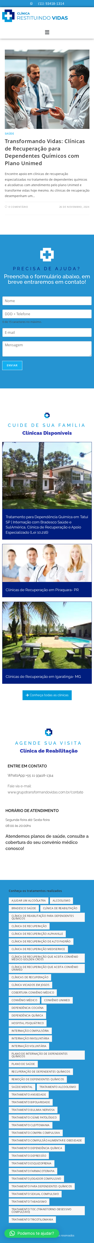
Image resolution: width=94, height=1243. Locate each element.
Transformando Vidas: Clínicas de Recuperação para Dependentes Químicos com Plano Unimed (45, 152)
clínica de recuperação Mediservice (38, 949)
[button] (47, 32)
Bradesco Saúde (24, 908)
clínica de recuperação (29, 926)
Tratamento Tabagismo (29, 1201)
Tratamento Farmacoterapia (33, 1171)
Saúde (9, 133)
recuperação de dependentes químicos (41, 1071)
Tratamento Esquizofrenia (32, 1163)
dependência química (27, 1015)
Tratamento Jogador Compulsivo (36, 1179)
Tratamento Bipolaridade (31, 1102)
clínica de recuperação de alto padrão (41, 941)
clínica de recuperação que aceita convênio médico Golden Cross (45, 958)
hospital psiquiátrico (28, 1023)
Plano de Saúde (23, 1064)
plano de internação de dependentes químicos (40, 1055)
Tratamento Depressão (29, 1156)
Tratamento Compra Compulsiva (36, 1133)
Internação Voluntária (29, 1046)
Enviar (12, 365)
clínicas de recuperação (30, 977)
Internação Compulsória (30, 1031)
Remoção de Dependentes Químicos (38, 1079)
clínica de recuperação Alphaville (37, 934)
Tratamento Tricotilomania (32, 1219)
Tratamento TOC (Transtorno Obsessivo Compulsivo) (41, 1210)
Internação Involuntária (30, 1038)
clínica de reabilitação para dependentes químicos (43, 917)
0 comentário (18, 206)
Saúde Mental (22, 1087)
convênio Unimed (57, 1000)
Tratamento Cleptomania (31, 1125)
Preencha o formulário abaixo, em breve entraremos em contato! (47, 279)
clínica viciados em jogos (30, 985)
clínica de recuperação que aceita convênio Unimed (45, 968)
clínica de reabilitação (60, 908)
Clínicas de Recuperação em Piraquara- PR (42, 590)
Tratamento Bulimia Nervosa (33, 1110)
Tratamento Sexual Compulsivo (35, 1194)
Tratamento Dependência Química (37, 1148)
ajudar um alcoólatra (29, 900)
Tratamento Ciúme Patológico (34, 1117)
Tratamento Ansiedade (29, 1094)
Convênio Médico (24, 1000)
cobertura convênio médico (33, 992)
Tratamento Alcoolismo (58, 1087)
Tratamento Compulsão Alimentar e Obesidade (47, 1140)
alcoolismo (61, 900)
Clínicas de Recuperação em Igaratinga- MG (43, 676)
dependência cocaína (28, 1008)
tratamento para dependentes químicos (42, 1186)
